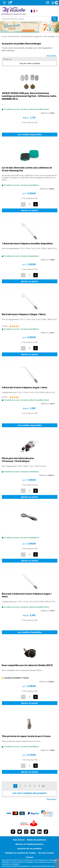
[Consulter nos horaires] (10, 2)
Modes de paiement (36, 840)
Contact (29, 857)
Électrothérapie (49, 36)
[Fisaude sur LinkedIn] (39, 831)
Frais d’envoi (19, 840)
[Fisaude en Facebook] (13, 831)
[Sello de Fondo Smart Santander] (29, 823)
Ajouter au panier (29, 210)
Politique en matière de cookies (20, 853)
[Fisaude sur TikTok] (46, 831)
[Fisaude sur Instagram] (26, 831)
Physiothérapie (13, 36)
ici (53, 866)
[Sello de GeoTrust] (47, 813)
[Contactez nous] (48, 2)
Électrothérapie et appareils (31, 36)
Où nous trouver (46, 853)
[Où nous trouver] (5, 2)
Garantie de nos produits (29, 848)
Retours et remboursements (29, 844)
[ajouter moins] (23, 204)
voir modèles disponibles (30, 134)
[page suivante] (43, 786)
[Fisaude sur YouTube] (33, 831)
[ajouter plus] (35, 204)
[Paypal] (33, 813)
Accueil (4, 36)
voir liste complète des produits (29, 793)
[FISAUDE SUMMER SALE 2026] (29, 27)
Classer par (7, 59)
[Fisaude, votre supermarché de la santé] (14, 11)
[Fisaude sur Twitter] (19, 831)
